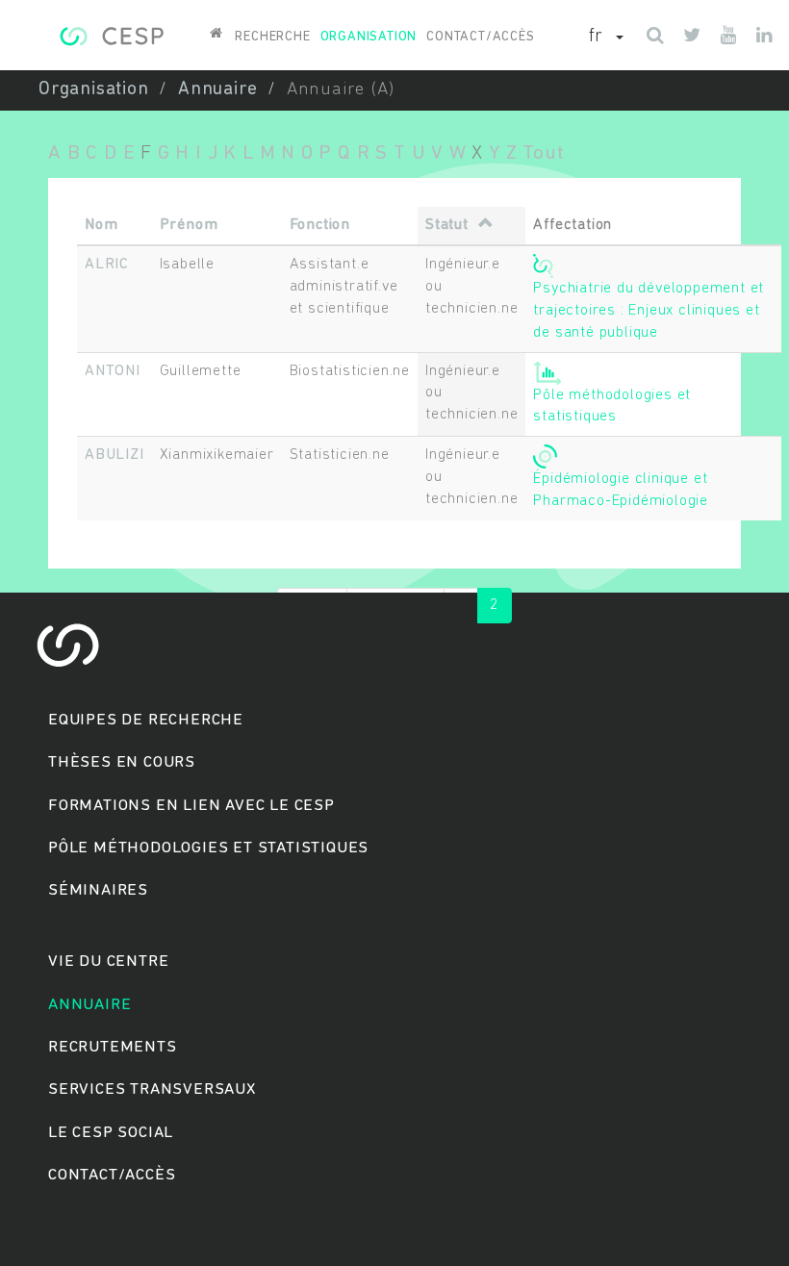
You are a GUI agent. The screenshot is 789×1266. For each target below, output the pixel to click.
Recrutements (112, 1047)
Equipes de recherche (145, 720)
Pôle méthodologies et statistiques (208, 848)
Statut (447, 225)
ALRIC (107, 264)
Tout (543, 153)
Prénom (189, 225)
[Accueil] (111, 34)
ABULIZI (114, 455)
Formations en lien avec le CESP (191, 806)
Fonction (320, 225)
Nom (101, 225)
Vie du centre (108, 961)
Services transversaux (152, 1089)
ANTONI (112, 371)
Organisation (369, 37)
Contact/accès (480, 37)
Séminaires (98, 890)
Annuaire (217, 90)
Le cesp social (110, 1133)
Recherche (272, 37)
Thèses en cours (121, 762)
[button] (606, 37)
